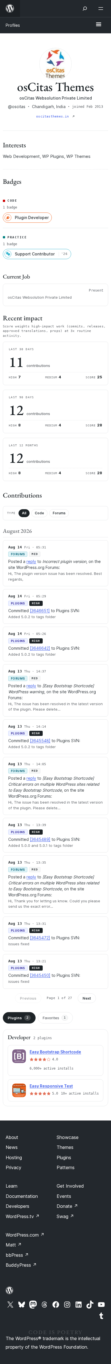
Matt (14, 1245)
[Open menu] (102, 8)
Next (87, 998)
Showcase (68, 1137)
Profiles (13, 25)
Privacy (13, 1167)
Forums (59, 513)
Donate (67, 1206)
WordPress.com (25, 1235)
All (24, 513)
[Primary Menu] (98, 25)
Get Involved (70, 1186)
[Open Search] (85, 8)
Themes (65, 1147)
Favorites (54, 1018)
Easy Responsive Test (51, 1086)
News (12, 1147)
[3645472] (40, 937)
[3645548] (40, 740)
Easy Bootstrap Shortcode (55, 1051)
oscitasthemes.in (53, 116)
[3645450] (40, 975)
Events (64, 1196)
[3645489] (40, 839)
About (12, 1137)
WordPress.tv (23, 1216)
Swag (65, 1216)
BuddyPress (21, 1265)
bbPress (17, 1255)
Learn (11, 1186)
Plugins (18, 1018)
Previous (28, 998)
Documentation (22, 1196)
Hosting (14, 1157)
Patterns (66, 1167)
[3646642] (40, 648)
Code (39, 513)
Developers (17, 1206)
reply (31, 561)
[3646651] (40, 610)
